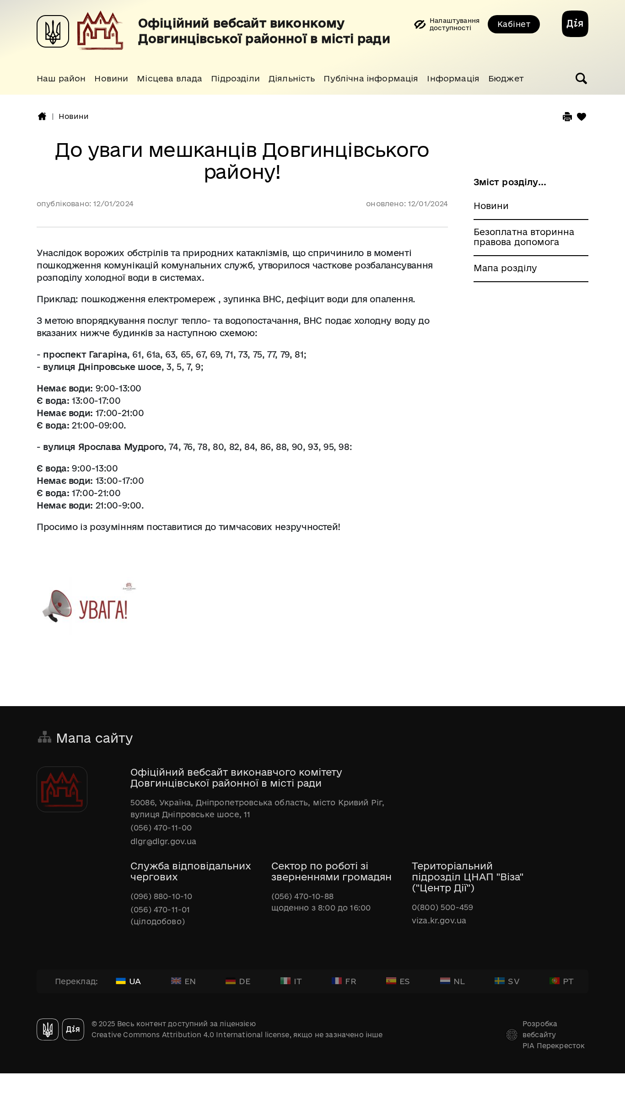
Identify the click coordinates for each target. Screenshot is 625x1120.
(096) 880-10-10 (161, 896)
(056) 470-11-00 (161, 827)
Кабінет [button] (513, 24)
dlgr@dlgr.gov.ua (163, 841)
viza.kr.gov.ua (439, 920)
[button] (61, 79)
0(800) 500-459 (442, 907)
